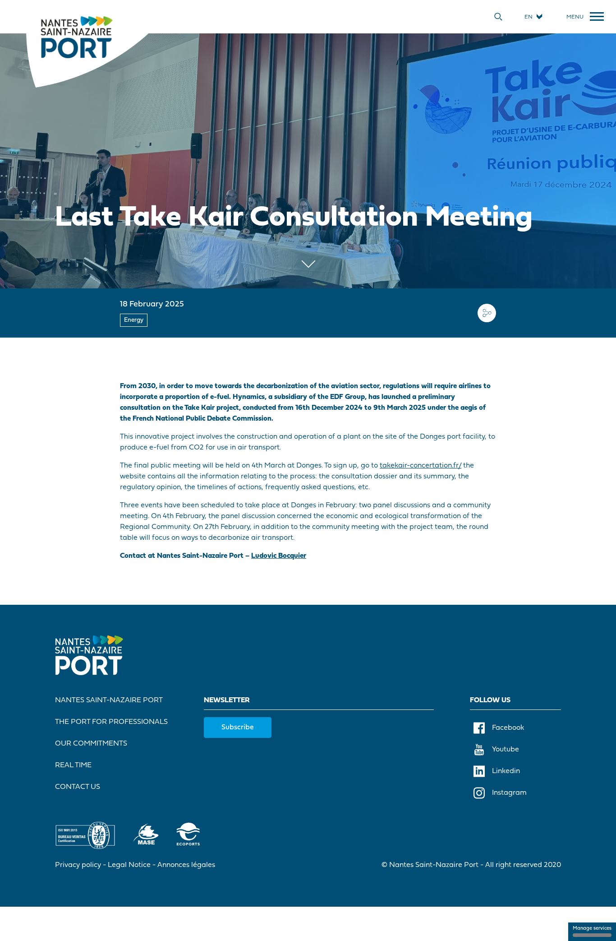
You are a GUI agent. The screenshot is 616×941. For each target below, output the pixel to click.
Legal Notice (129, 865)
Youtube (505, 749)
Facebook (508, 728)
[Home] (76, 36)
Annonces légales (186, 865)
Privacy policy (78, 865)
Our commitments (91, 743)
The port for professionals (111, 722)
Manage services (592, 928)
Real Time (73, 765)
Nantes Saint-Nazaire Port (109, 700)
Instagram (509, 793)
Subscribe (237, 727)
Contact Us (77, 787)
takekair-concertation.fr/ (420, 465)
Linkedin (506, 771)
